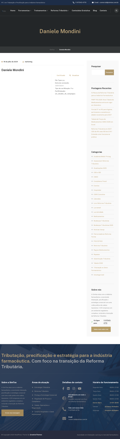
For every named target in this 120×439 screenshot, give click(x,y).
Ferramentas (24, 10)
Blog (95, 10)
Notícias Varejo (99, 230)
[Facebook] (63, 388)
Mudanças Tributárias (101, 221)
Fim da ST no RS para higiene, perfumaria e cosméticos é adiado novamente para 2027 (101, 112)
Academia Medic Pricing (102, 156)
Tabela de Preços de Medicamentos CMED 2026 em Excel (102, 122)
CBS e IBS (97, 172)
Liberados (97, 199)
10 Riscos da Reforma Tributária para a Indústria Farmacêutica (102, 94)
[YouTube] (79, 388)
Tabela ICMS (98, 263)
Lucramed (97, 208)
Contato (103, 10)
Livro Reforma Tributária (102, 203)
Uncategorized (99, 275)
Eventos (96, 186)
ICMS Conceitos (99, 194)
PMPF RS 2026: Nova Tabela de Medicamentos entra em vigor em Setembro (102, 102)
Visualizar (75, 75)
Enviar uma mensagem (12, 413)
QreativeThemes (36, 435)
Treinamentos (40, 10)
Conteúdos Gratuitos (81, 10)
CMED (96, 177)
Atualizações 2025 (100, 168)
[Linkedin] (68, 388)
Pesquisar (96, 66)
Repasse (97, 254)
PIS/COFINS (98, 241)
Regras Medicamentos (102, 250)
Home (12, 10)
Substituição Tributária (102, 259)
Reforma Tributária (100, 246)
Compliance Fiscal (100, 181)
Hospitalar (97, 190)
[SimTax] (3, 10)
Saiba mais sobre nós (101, 329)
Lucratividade (98, 212)
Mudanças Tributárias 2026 (103, 225)
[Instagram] (73, 388)
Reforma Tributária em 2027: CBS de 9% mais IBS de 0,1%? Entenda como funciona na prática (101, 133)
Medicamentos (99, 216)
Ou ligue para (101, 322)
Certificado (61, 75)
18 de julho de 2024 (10, 62)
